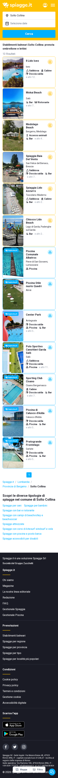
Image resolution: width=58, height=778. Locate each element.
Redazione (9, 597)
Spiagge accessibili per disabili (20, 538)
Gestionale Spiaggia (14, 609)
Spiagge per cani (12, 505)
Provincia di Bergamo (15, 486)
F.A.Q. (6, 603)
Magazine (8, 585)
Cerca (29, 33)
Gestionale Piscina (13, 615)
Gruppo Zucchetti (24, 563)
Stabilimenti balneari (14, 635)
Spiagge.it (8, 481)
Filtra (40, 769)
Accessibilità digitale (14, 702)
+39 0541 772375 (10, 766)
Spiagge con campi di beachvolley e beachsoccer (23, 517)
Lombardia (23, 481)
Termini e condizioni (14, 691)
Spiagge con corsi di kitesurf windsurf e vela (28, 528)
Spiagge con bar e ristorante (18, 510)
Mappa (23, 769)
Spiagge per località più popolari (21, 658)
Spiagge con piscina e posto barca (22, 533)
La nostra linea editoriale (16, 591)
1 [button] (29, 474)
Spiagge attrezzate (13, 524)
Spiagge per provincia (15, 647)
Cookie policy (10, 679)
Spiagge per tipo (12, 653)
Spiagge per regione (14, 641)
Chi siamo (8, 580)
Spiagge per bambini (35, 505)
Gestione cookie (12, 696)
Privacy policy (10, 685)
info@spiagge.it (27, 766)
